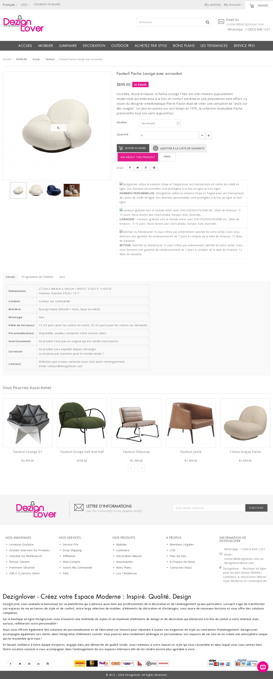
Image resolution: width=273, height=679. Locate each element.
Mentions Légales (182, 544)
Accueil (25, 46)
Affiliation (69, 556)
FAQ (66, 573)
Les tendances (214, 46)
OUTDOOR (120, 46)
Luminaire (68, 46)
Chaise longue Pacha (245, 452)
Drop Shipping (72, 550)
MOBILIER (45, 46)
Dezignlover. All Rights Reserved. (146, 675)
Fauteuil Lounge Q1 (27, 452)
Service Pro (244, 46)
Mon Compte (71, 562)
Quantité (123, 134)
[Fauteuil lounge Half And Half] (82, 423)
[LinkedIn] (38, 663)
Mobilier (121, 544)
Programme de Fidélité (37, 277)
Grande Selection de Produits (29, 550)
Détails (10, 277)
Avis (62, 277)
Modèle (122, 122)
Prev (131, 468)
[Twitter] (20, 663)
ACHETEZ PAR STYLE (151, 46)
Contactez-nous (181, 567)
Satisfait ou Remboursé (25, 556)
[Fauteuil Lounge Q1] (28, 423)
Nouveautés (124, 562)
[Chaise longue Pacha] (245, 423)
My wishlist (212, 5)
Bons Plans (184, 46)
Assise (36, 59)
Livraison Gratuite (21, 544)
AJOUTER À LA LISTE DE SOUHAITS (182, 148)
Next (141, 468)
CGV (173, 550)
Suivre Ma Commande (77, 567)
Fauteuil (50, 59)
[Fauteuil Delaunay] (136, 423)
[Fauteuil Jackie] (191, 423)
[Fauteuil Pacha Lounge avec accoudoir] (57, 126)
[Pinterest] (29, 663)
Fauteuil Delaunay (136, 452)
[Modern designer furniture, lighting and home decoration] (57, 23)
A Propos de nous (182, 562)
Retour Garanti (19, 562)
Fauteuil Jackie (191, 452)
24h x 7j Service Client (24, 573)
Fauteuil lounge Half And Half (82, 452)
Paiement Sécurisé (22, 567)
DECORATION (94, 46)
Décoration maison (129, 556)
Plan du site (178, 556)
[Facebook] (10, 663)
